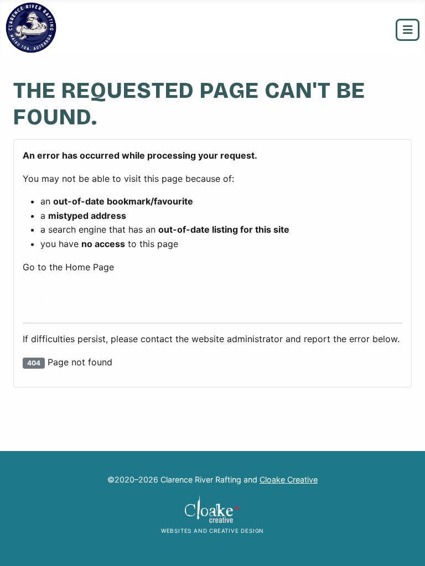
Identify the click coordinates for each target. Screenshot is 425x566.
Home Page (81, 298)
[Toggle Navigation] (407, 30)
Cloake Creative (289, 479)
